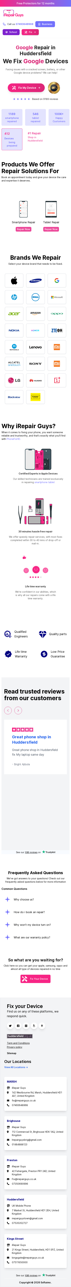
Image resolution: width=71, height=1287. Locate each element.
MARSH (12, 1081)
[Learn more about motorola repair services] (14, 347)
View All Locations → (16, 1067)
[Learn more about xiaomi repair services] (57, 364)
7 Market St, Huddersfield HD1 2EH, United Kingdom (35, 1212)
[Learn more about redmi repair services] (57, 347)
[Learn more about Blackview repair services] (14, 397)
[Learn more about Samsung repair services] (35, 281)
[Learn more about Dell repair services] (35, 297)
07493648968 (20, 1105)
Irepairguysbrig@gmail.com (27, 1139)
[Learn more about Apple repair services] (14, 281)
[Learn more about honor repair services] (35, 330)
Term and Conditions (18, 1043)
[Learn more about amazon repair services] (35, 314)
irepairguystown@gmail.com (27, 1218)
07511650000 (20, 1262)
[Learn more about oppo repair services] (57, 314)
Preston (12, 1160)
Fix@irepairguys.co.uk (24, 1179)
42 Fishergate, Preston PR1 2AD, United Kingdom (33, 1173)
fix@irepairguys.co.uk (24, 1100)
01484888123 (19, 1144)
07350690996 (20, 1183)
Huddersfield (15, 1199)
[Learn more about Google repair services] (57, 281)
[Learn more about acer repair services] (14, 314)
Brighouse (13, 1121)
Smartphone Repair (23, 222)
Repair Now (23, 229)
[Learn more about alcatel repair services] (14, 364)
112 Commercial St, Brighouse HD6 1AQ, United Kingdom (37, 1133)
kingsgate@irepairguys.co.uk (28, 1257)
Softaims (46, 1282)
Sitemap (11, 1053)
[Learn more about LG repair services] (14, 380)
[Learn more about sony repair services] (35, 364)
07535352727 (20, 1223)
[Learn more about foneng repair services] (35, 397)
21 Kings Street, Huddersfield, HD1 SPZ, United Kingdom (38, 1251)
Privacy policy (14, 1047)
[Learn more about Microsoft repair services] (57, 297)
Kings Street (15, 1238)
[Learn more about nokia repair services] (14, 330)
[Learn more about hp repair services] (14, 297)
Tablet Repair (51, 222)
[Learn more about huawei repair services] (35, 380)
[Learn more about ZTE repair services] (57, 330)
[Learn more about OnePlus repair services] (57, 380)
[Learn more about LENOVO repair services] (35, 347)
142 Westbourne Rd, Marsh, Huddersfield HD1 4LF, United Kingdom (37, 1094)
